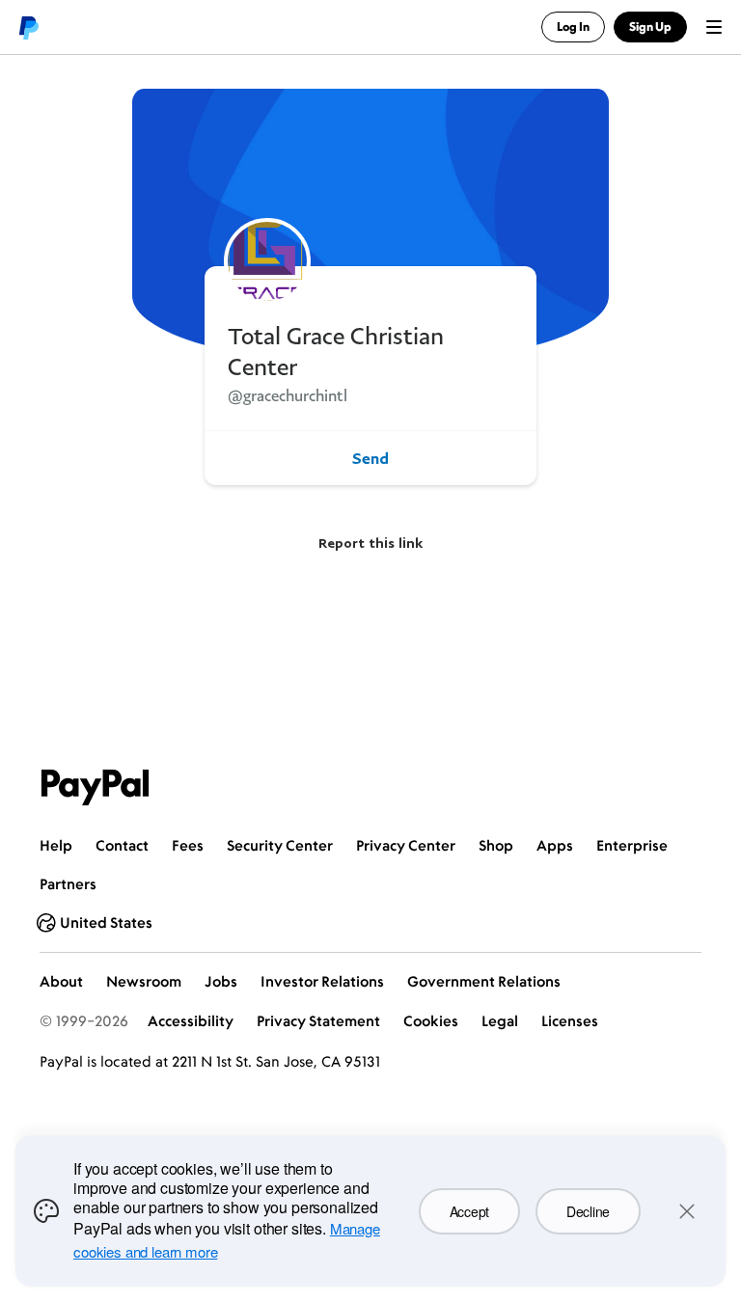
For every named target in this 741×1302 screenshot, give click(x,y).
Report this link (370, 542)
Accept (469, 1211)
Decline (588, 1211)
